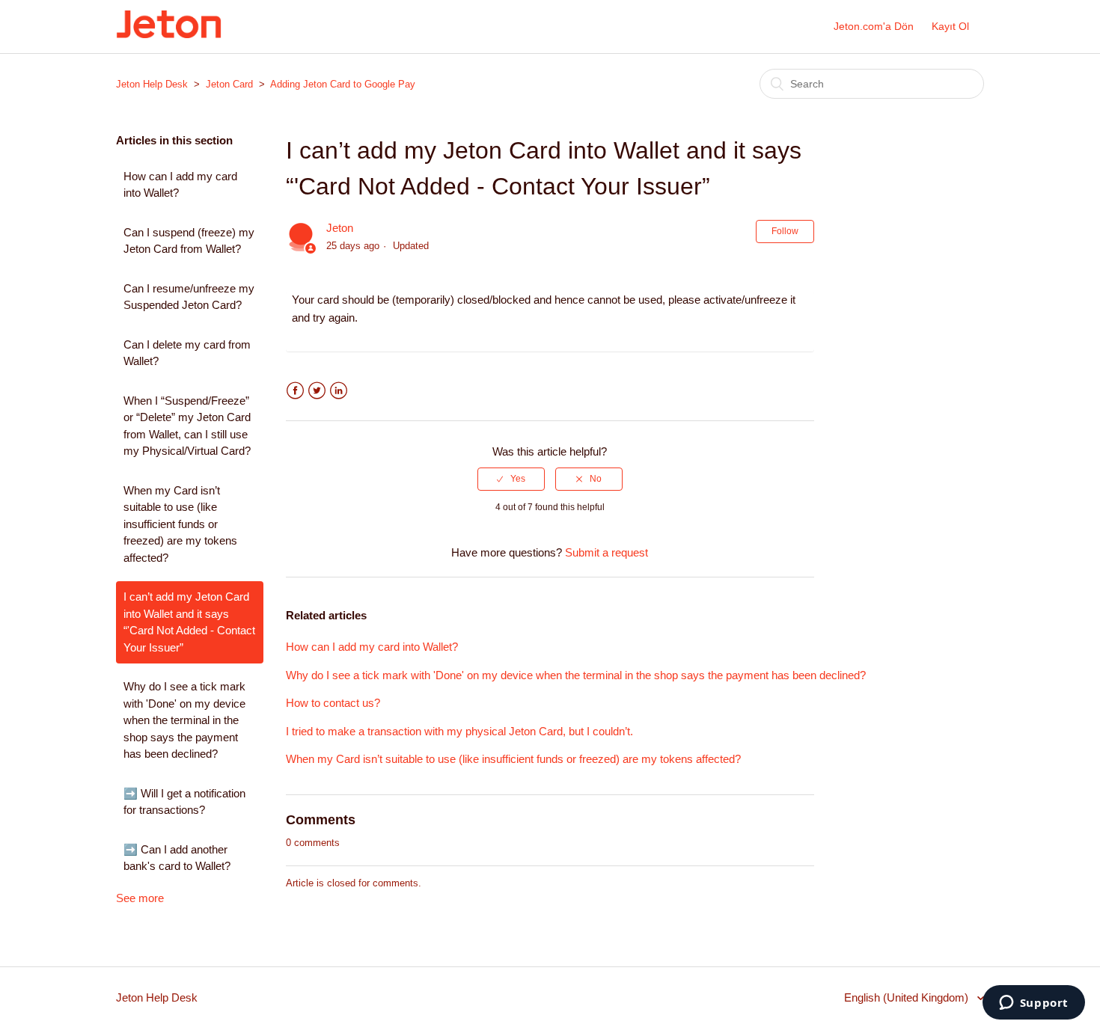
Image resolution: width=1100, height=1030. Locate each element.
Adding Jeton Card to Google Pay (342, 84)
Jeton (339, 227)
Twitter (317, 390)
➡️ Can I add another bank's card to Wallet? (176, 858)
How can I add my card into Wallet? (180, 185)
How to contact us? (333, 702)
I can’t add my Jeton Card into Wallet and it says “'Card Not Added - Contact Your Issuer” (189, 622)
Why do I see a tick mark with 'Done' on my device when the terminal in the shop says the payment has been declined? (184, 720)
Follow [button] (784, 231)
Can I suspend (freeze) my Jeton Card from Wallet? (188, 241)
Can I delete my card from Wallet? (187, 353)
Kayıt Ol (950, 26)
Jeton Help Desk (152, 84)
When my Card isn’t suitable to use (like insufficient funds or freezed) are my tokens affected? (180, 524)
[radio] (511, 479)
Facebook (295, 390)
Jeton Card (229, 84)
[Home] (168, 34)
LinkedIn (338, 390)
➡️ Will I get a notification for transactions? (184, 802)
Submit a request (606, 552)
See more (140, 898)
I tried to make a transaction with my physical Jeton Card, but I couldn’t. (459, 731)
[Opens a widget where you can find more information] (1033, 1004)
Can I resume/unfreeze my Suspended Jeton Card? (188, 297)
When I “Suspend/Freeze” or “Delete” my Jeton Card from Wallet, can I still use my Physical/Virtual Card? (187, 426)
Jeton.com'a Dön (874, 26)
